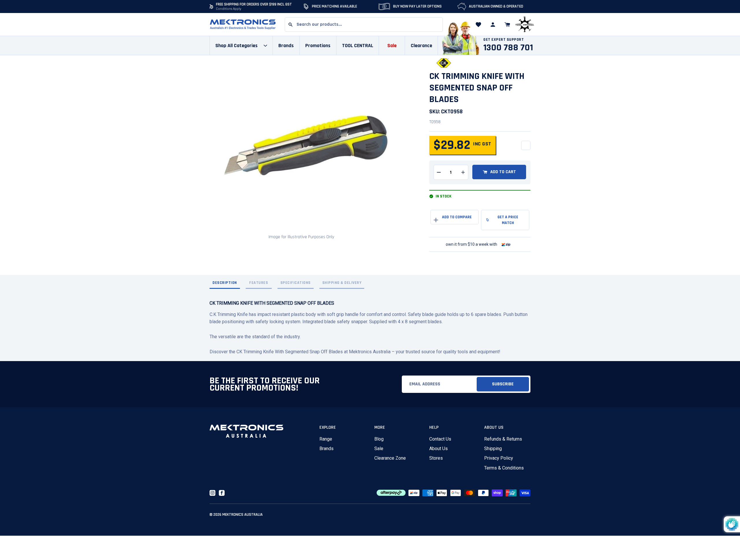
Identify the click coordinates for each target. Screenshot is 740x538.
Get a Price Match (507, 220)
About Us (438, 448)
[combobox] (364, 24)
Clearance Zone (390, 458)
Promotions (317, 45)
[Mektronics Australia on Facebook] (222, 493)
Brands (326, 448)
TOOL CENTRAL (357, 45)
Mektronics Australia (242, 514)
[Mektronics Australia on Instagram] (212, 493)
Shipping (493, 448)
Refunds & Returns (503, 439)
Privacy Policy (498, 458)
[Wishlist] (478, 24)
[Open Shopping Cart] (507, 24)
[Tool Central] (525, 25)
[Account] (493, 24)
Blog (379, 439)
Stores (436, 458)
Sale (378, 448)
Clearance (421, 45)
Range (325, 439)
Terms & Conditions (504, 468)
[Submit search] (290, 24)
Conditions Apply (228, 9)
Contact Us (440, 439)
